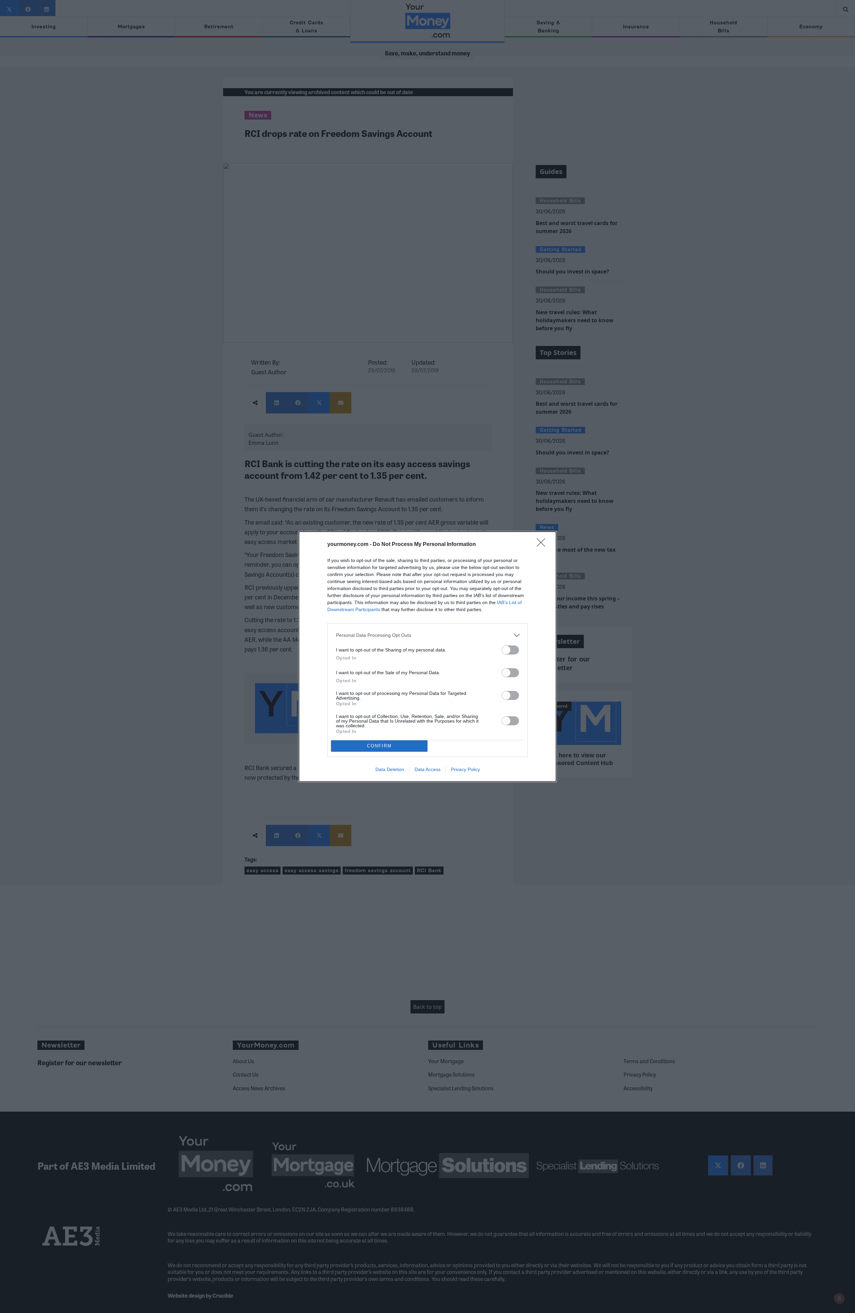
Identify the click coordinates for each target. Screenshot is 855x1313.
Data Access (427, 769)
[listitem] (427, 635)
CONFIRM (379, 745)
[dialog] (427, 657)
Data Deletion (389, 769)
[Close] (543, 544)
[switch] (510, 649)
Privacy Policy (465, 769)
